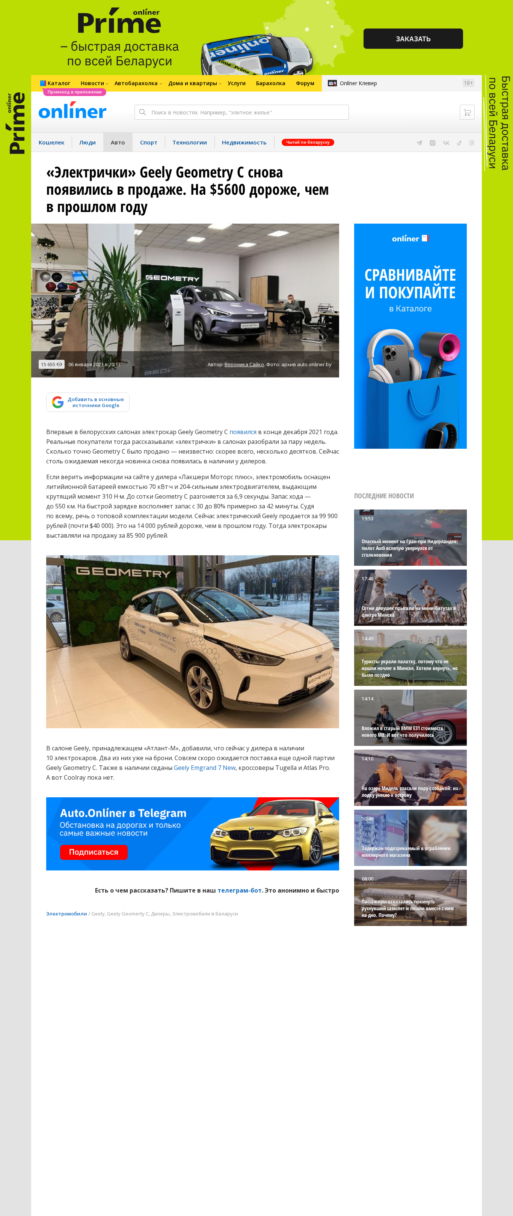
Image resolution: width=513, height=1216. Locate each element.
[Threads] (472, 142)
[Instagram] (432, 142)
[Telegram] (419, 142)
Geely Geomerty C (128, 913)
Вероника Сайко (244, 364)
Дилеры (160, 913)
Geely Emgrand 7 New (204, 768)
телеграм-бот (239, 890)
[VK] (446, 142)
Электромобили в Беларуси (205, 913)
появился (242, 432)
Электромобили (66, 913)
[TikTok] (459, 142)
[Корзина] (467, 112)
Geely (98, 913)
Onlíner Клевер (358, 83)
